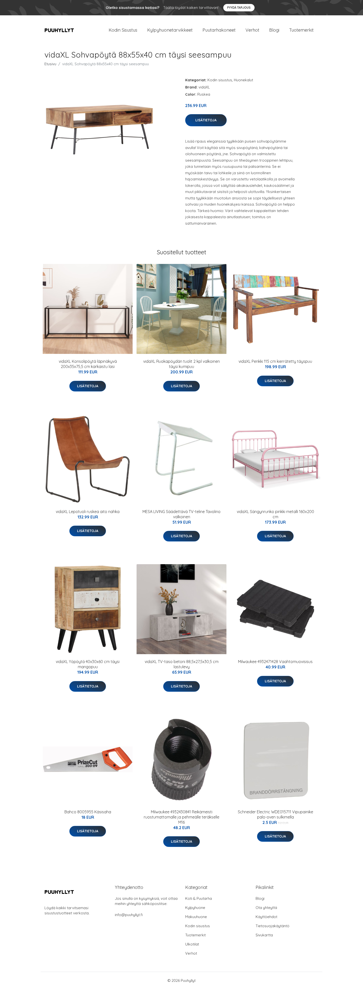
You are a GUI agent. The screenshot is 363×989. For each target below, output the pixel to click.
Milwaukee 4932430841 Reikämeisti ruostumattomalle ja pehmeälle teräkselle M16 (181, 817)
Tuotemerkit (301, 30)
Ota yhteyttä (266, 907)
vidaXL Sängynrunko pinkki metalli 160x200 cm (275, 514)
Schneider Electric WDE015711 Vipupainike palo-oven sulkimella (275, 814)
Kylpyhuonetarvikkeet (170, 30)
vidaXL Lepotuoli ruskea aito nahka (88, 511)
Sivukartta (264, 935)
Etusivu (50, 64)
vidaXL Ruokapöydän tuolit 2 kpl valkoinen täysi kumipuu (181, 364)
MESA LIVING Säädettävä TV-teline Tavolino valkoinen (181, 514)
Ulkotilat (192, 944)
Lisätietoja (206, 120)
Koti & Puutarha (198, 898)
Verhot (252, 30)
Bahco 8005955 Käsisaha (87, 811)
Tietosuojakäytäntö (272, 926)
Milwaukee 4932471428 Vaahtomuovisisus (275, 661)
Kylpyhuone (195, 907)
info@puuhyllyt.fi (129, 914)
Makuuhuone (196, 916)
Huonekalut (243, 80)
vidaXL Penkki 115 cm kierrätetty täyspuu (275, 361)
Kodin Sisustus (123, 30)
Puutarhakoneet (219, 30)
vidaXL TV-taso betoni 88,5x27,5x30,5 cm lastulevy (182, 664)
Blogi (274, 30)
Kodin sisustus (219, 80)
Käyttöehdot (266, 916)
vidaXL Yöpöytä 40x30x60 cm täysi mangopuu (88, 664)
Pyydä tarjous (239, 7)
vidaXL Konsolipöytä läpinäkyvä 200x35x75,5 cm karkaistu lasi (88, 364)
